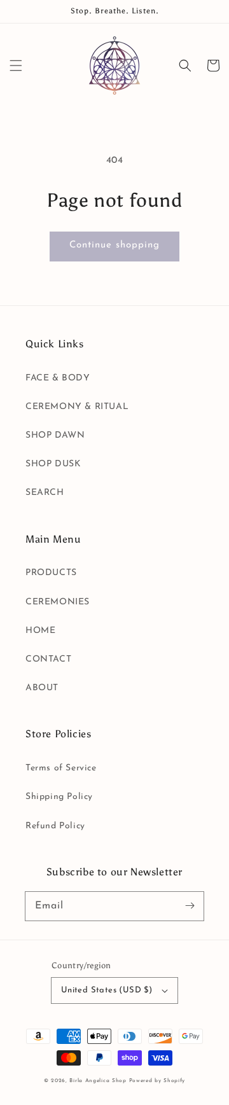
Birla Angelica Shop (97, 1080)
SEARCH (44, 492)
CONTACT (48, 659)
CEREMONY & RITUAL (76, 407)
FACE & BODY (57, 378)
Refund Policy (55, 826)
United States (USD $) (106, 990)
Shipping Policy (59, 797)
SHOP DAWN (55, 435)
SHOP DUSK (53, 464)
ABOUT (42, 688)
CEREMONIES (57, 602)
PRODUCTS (51, 573)
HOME (40, 631)
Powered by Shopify (157, 1080)
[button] (16, 66)
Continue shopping (114, 245)
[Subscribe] (190, 906)
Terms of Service (61, 768)
